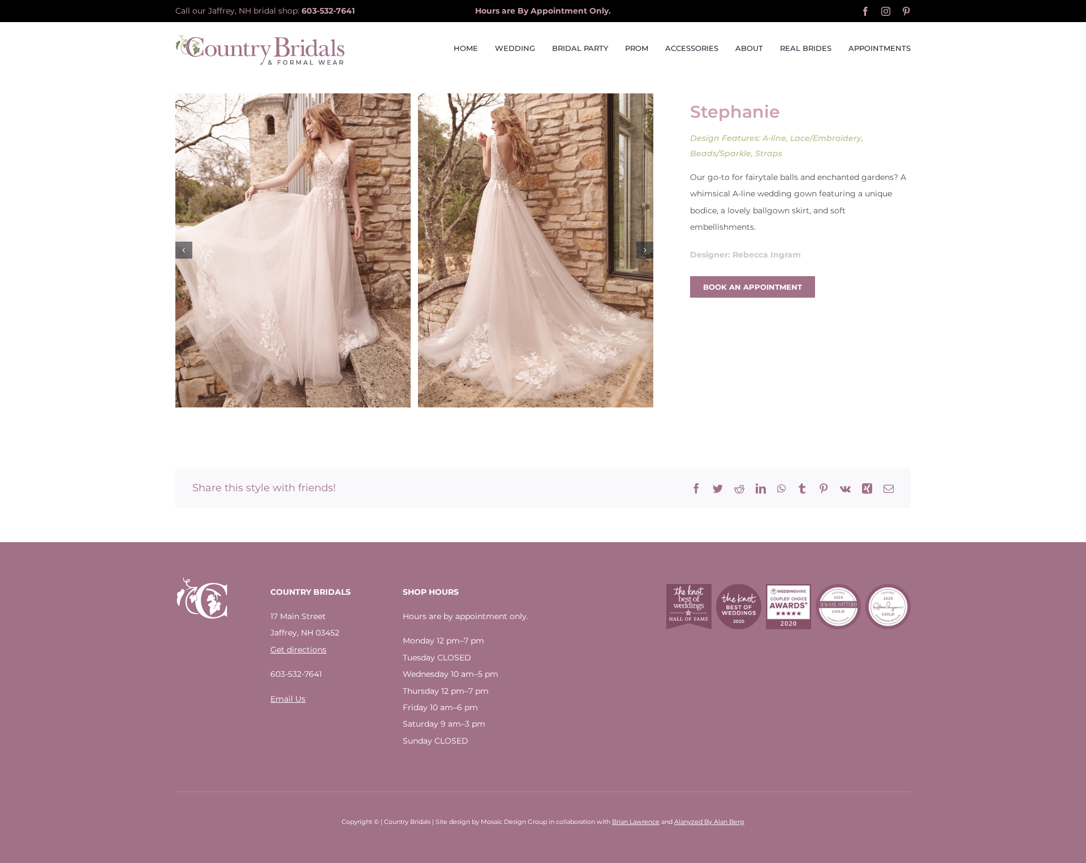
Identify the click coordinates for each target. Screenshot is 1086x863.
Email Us (287, 699)
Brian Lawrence (636, 822)
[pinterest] (906, 11)
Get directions (298, 650)
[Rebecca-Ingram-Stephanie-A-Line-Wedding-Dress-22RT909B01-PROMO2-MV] (535, 250)
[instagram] (885, 11)
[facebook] (865, 11)
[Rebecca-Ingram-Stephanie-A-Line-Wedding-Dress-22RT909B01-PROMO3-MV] (293, 250)
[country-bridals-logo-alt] (260, 37)
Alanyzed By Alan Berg (709, 822)
